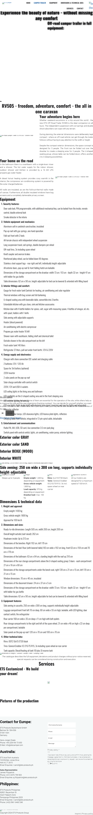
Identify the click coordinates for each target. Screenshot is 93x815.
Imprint (18, 418)
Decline (9, 413)
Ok (2, 413)
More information (7, 418)
